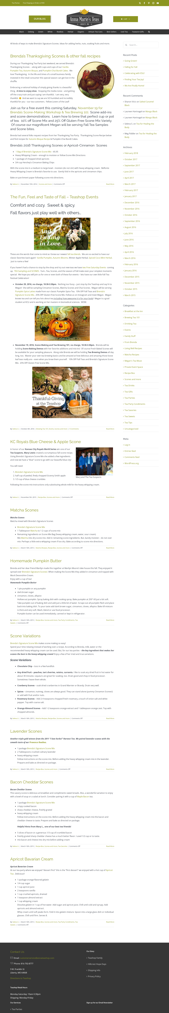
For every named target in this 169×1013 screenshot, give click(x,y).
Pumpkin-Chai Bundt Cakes (55, 70)
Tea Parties (130, 398)
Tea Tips (128, 422)
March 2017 (130, 184)
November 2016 (132, 208)
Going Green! (131, 60)
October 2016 (131, 215)
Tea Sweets (130, 416)
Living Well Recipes (133, 348)
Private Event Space (134, 367)
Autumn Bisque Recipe (39, 139)
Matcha (33, 530)
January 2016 (131, 270)
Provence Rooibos (37, 742)
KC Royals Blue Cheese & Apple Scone (45, 441)
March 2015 (130, 295)
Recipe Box (42, 497)
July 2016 (129, 233)
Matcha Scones (24, 510)
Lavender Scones (26, 731)
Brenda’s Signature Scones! (34, 571)
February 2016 (131, 264)
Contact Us (17, 951)
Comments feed (132, 457)
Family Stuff (130, 336)
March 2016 (130, 258)
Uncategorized (131, 428)
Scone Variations (25, 636)
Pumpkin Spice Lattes (25, 291)
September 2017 (132, 165)
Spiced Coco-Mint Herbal (100, 257)
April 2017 (129, 177)
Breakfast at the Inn (134, 311)
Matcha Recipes (41, 548)
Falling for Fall (131, 67)
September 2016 (132, 221)
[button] (149, 31)
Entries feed (130, 451)
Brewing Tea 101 (42, 429)
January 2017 (131, 196)
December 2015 (132, 276)
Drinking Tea (130, 323)
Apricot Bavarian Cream (31, 859)
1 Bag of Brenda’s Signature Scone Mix (33, 151)
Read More (110, 184)
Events (51, 429)
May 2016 (129, 246)
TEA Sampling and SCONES (26, 271)
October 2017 (131, 159)
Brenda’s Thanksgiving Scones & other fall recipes (55, 56)
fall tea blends (73, 254)
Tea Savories (62, 846)
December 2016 (132, 202)
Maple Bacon (83, 796)
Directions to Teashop (20, 978)
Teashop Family (95, 958)
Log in (127, 444)
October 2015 (131, 289)
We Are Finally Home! (134, 85)
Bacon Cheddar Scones (31, 782)
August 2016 (130, 227)
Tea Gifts (129, 391)
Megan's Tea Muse (133, 360)
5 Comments (74, 429)
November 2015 (132, 283)
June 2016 (129, 239)
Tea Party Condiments (66, 620)
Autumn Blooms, (60, 257)
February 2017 (131, 190)
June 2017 (129, 171)
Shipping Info (94, 970)
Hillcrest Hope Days (97, 964)
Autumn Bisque (30, 70)
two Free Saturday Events (94, 267)
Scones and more (45, 184)
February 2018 (131, 153)
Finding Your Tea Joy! (134, 79)
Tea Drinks (129, 385)
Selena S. (15, 184)
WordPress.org (132, 463)
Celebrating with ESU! (135, 73)
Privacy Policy (94, 976)
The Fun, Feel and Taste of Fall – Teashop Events (54, 197)
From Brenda (131, 342)
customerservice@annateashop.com (37, 958)
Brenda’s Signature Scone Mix (29, 472)
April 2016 (129, 252)
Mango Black (151, 111)
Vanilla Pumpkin (44, 257)
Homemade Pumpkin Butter (36, 561)
